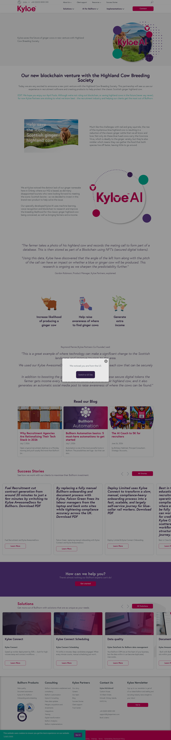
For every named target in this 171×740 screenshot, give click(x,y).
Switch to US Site (85, 374)
